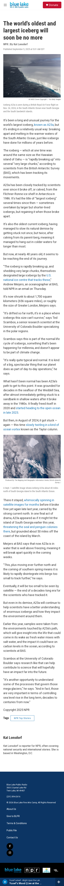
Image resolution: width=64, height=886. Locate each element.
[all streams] (59, 882)
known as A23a (44, 124)
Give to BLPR (13, 816)
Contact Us (12, 837)
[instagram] (10, 853)
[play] (5, 882)
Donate (53, 4)
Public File (12, 830)
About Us (11, 809)
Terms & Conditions (17, 823)
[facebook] (10, 846)
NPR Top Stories (22, 718)
